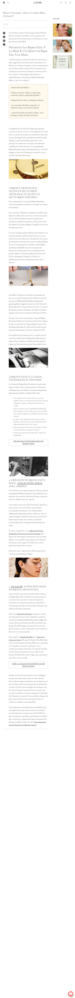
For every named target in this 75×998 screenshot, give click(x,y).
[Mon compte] (66, 2)
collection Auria (29, 483)
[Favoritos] (61, 2)
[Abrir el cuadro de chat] (70, 994)
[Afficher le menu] (4, 2)
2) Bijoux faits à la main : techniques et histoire (27, 100)
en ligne (17, 586)
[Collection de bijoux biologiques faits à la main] (28, 567)
